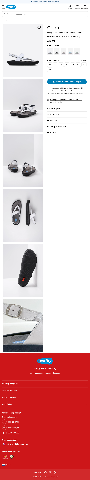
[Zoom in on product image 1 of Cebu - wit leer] (23, 50)
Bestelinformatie (9, 397)
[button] (39, 27)
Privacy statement (51, 477)
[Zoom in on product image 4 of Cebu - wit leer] (23, 215)
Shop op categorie (10, 384)
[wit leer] (50, 51)
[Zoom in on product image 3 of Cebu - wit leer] (23, 160)
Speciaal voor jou (9, 390)
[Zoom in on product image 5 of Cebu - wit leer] (23, 270)
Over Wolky (7, 404)
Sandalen (9, 21)
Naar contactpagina (9, 417)
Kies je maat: (53, 61)
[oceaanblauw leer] (70, 51)
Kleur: (53, 45)
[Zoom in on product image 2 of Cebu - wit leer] (23, 105)
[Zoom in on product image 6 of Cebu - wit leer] (23, 325)
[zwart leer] (57, 51)
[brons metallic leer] (63, 51)
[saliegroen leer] (77, 51)
